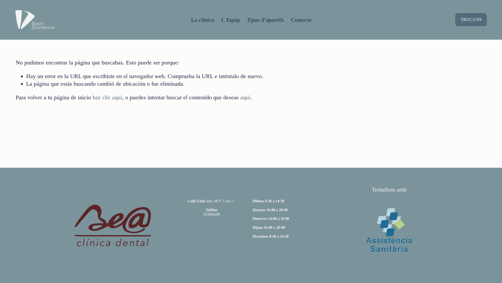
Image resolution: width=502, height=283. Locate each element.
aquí (245, 97)
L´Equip (230, 20)
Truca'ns (471, 19)
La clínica (202, 20)
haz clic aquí (107, 97)
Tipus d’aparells (265, 20)
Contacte (301, 20)
